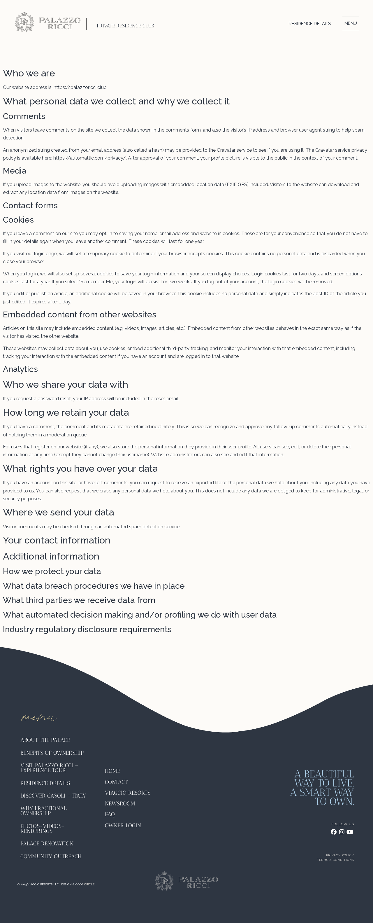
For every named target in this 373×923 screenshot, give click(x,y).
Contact (116, 782)
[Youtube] (350, 832)
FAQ (110, 814)
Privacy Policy (340, 855)
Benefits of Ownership (52, 752)
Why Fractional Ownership (43, 811)
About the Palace (45, 740)
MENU (350, 23)
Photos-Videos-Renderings (42, 828)
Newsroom (120, 803)
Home (112, 771)
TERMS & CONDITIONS (335, 859)
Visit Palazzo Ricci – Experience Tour (49, 768)
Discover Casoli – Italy (53, 795)
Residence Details (310, 23)
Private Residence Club (125, 26)
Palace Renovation (46, 843)
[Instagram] (342, 832)
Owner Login (123, 825)
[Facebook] (334, 832)
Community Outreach (51, 856)
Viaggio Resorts (127, 792)
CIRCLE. (89, 884)
